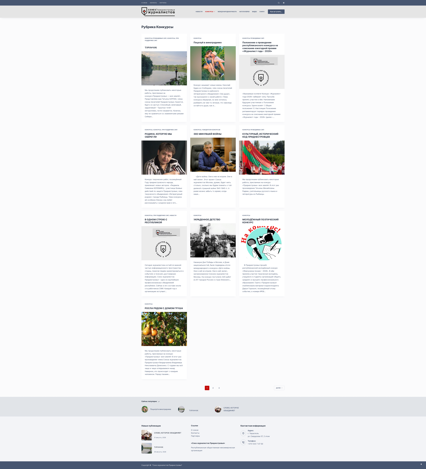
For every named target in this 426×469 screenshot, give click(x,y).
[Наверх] (421, 464)
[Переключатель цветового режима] (284, 3)
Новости (173, 215)
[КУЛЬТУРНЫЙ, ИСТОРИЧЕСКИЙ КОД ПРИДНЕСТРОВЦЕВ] (262, 158)
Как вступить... (276, 12)
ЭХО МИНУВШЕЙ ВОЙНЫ (207, 134)
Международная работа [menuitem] (227, 11)
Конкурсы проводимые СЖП (156, 38)
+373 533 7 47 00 (255, 444)
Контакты (195, 433)
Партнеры (195, 436)
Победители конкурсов (211, 130)
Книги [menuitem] (262, 11)
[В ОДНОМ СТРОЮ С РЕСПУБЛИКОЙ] (164, 243)
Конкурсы (197, 38)
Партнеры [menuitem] (163, 3)
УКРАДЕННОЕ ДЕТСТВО (207, 219)
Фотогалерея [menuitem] (244, 11)
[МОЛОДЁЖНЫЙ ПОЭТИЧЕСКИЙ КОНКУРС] (262, 243)
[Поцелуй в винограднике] (213, 63)
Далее (278, 388)
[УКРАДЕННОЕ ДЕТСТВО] (213, 240)
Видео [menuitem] (254, 11)
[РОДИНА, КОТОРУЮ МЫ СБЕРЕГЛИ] (164, 158)
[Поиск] (278, 3)
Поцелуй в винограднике (208, 42)
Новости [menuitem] (199, 11)
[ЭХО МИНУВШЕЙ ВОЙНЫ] (213, 155)
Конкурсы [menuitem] (209, 11)
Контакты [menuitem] (153, 3)
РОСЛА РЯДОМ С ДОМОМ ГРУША (164, 308)
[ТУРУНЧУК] (164, 68)
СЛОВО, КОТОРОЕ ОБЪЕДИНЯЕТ (167, 433)
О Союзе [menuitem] (144, 3)
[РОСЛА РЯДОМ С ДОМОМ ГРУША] (164, 329)
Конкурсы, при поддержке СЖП (165, 130)
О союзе (194, 430)
